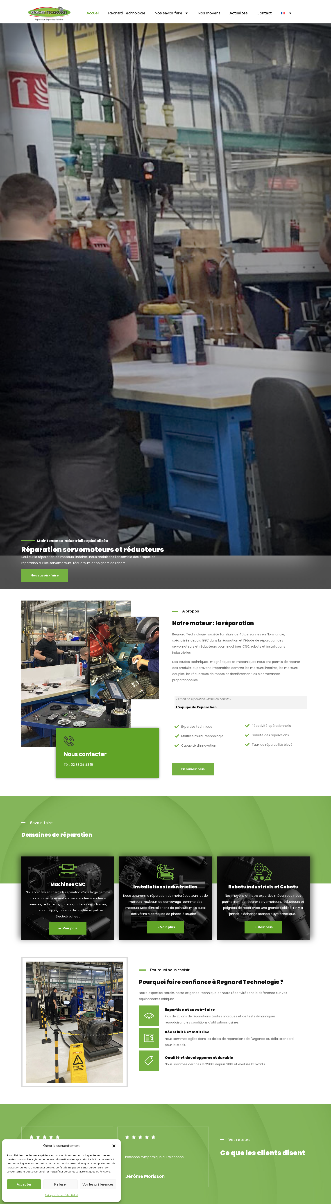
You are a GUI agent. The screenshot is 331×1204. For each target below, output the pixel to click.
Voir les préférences (98, 1184)
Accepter (24, 1184)
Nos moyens (209, 13)
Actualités (238, 13)
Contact (264, 13)
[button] (114, 1146)
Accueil (92, 13)
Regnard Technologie (126, 13)
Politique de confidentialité (61, 1195)
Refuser (60, 1184)
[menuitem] (286, 13)
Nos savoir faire (168, 13)
